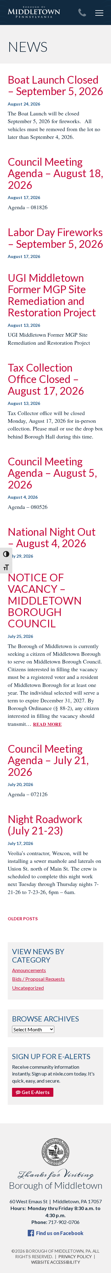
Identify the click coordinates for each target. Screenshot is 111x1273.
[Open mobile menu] (99, 13)
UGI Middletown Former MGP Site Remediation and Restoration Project (52, 294)
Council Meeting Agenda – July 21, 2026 (48, 760)
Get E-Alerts (35, 1092)
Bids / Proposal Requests (38, 979)
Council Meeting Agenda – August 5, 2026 (52, 473)
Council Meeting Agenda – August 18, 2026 (55, 173)
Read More (47, 724)
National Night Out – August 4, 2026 (52, 537)
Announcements (29, 970)
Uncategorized (28, 988)
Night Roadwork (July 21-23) (45, 825)
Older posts (23, 918)
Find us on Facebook (59, 1233)
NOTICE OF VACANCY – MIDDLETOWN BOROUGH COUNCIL (45, 600)
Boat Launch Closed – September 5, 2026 (55, 85)
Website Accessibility (55, 1262)
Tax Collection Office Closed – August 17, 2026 (46, 379)
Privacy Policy (75, 1256)
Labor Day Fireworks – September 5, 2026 (55, 238)
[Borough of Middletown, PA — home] (34, 12)
